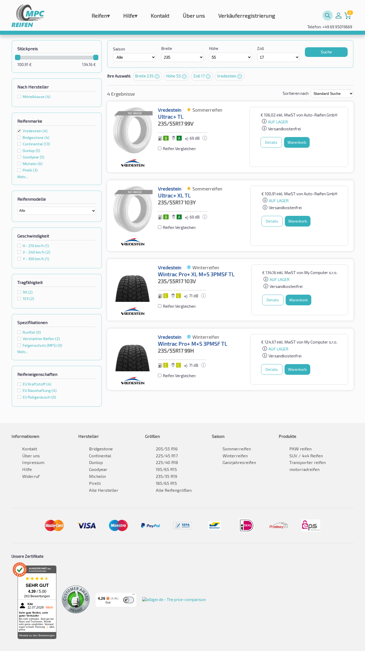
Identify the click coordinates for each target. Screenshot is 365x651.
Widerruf (31, 476)
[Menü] (133, 595)
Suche (326, 52)
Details (271, 142)
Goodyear (98, 469)
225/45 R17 (167, 455)
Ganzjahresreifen (239, 462)
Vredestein (35, 130)
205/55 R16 (167, 448)
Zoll (260, 48)
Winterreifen (235, 455)
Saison (119, 48)
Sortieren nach (296, 93)
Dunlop (96, 462)
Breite (166, 48)
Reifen (101, 15)
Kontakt (160, 15)
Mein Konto (338, 15)
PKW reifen (300, 448)
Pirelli (95, 483)
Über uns (194, 15)
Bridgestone (101, 448)
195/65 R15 (166, 469)
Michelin (97, 476)
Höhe (213, 48)
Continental (100, 455)
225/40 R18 (167, 462)
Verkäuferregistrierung (246, 15)
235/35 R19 (166, 476)
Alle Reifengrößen (174, 490)
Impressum (33, 462)
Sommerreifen (237, 448)
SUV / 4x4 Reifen (306, 455)
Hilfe (130, 15)
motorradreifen (304, 469)
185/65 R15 (166, 483)
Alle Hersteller (103, 490)
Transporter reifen (307, 462)
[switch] (128, 600)
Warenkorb (297, 142)
